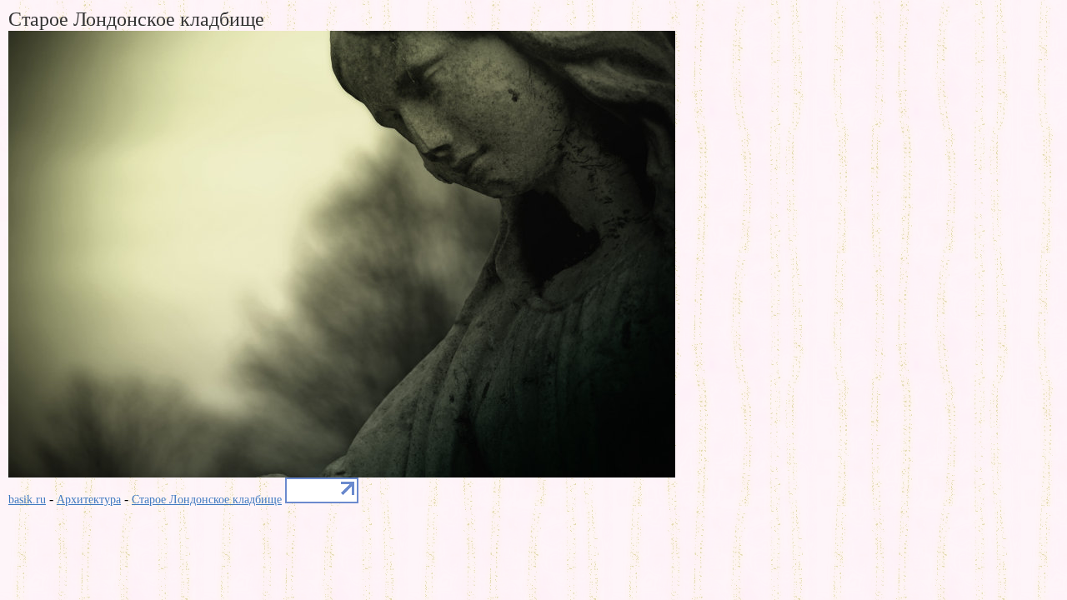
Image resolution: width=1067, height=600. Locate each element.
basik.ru (27, 499)
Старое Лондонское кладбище (207, 499)
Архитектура (89, 499)
